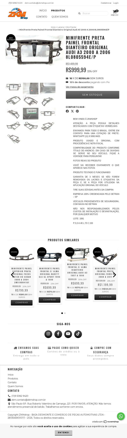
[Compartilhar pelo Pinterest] (77, 111)
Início (43, 10)
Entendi (63, 432)
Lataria (61, 27)
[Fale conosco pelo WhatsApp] (121, 416)
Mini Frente (71, 27)
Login (115, 3)
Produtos (58, 10)
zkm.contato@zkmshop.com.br (39, 3)
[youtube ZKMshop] (68, 334)
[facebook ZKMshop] (58, 334)
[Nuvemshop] (105, 422)
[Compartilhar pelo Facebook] (67, 111)
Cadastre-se (106, 3)
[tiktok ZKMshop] (78, 334)
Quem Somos (60, 16)
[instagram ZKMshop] (48, 334)
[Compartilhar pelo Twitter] (72, 111)
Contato (41, 16)
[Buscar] (78, 13)
